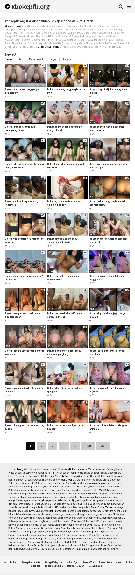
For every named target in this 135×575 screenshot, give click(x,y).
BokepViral (98, 490)
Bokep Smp (55, 511)
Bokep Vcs (88, 562)
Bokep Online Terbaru (102, 507)
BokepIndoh (95, 566)
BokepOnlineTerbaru (48, 47)
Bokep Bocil (40, 545)
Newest (9, 59)
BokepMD (71, 479)
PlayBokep (76, 521)
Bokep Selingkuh (53, 566)
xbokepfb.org (29, 6)
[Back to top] (124, 565)
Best (21, 59)
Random (67, 59)
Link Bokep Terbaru (60, 476)
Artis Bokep (10, 562)
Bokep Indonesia (31, 562)
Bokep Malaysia (53, 562)
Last (103, 446)
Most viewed (36, 59)
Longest (53, 59)
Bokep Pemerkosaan (110, 562)
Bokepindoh (36, 493)
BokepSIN (107, 517)
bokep (26, 514)
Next (88, 446)
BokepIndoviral (94, 531)
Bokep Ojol (72, 562)
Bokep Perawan (75, 566)
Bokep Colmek (82, 549)
